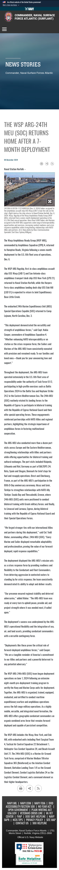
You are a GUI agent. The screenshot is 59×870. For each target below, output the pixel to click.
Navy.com (25, 803)
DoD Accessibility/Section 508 (29, 804)
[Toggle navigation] (4, 29)
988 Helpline (40, 823)
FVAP (19, 816)
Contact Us (22, 823)
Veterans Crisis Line (31, 813)
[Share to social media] (47, 163)
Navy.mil (12, 803)
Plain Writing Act (42, 810)
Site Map (51, 820)
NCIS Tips (18, 820)
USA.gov (12, 813)
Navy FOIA (39, 803)
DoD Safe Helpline (35, 816)
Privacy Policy (34, 820)
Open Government (18, 810)
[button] (11, 5)
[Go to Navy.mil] (29, 9)
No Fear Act (44, 806)
